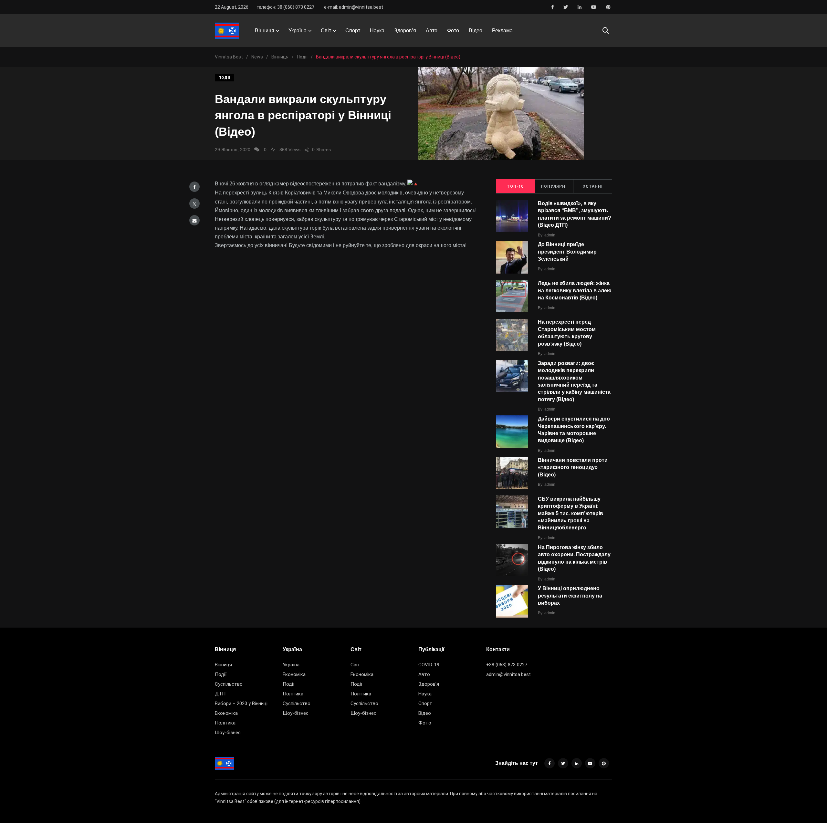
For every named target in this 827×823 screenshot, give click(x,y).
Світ (326, 30)
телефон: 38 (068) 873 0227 (285, 7)
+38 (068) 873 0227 (506, 665)
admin (549, 235)
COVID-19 (428, 665)
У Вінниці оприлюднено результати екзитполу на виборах (570, 596)
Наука (377, 30)
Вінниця (264, 30)
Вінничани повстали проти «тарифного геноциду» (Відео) (573, 467)
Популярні (554, 186)
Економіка (226, 713)
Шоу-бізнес (228, 732)
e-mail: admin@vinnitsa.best (353, 7)
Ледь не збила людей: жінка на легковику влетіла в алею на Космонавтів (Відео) (575, 290)
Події (224, 78)
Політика (225, 723)
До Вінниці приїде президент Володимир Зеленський (567, 252)
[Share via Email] (194, 220)
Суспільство (229, 684)
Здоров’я (405, 30)
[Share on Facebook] (194, 187)
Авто (431, 30)
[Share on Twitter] (194, 203)
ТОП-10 (515, 186)
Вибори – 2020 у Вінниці (241, 703)
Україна (297, 30)
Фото (453, 30)
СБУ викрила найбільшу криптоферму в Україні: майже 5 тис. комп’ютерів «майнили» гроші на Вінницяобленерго (570, 513)
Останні (592, 186)
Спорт (352, 30)
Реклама (502, 30)
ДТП (220, 694)
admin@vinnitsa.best (508, 674)
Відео (475, 30)
